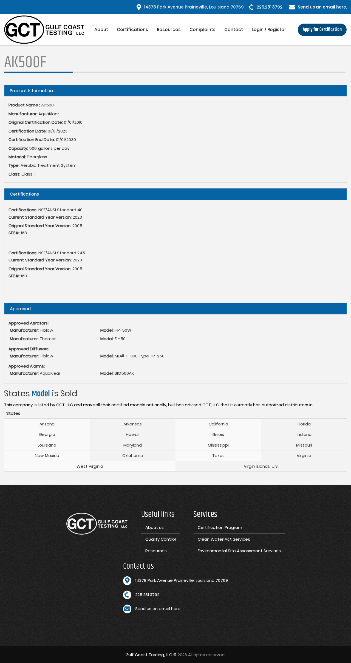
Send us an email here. (322, 7)
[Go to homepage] (47, 29)
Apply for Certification (322, 29)
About (101, 29)
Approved (20, 309)
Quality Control (160, 539)
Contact (233, 29)
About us (154, 527)
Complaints (202, 29)
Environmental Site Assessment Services (239, 551)
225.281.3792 (269, 7)
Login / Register (269, 29)
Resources (169, 29)
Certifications (132, 29)
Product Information (31, 91)
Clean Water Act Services (224, 539)
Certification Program (220, 527)
